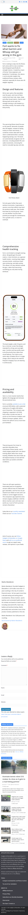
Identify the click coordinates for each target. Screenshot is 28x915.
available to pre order (18, 404)
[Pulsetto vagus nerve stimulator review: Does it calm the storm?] (5, 841)
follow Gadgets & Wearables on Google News (12, 538)
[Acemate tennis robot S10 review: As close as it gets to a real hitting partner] (14, 767)
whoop (21, 42)
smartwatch (10, 42)
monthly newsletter (19, 511)
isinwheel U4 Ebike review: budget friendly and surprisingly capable (18, 809)
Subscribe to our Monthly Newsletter (13, 897)
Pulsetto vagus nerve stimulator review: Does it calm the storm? (18, 839)
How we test (6, 900)
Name (2, 688)
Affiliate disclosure (8, 890)
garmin (4, 42)
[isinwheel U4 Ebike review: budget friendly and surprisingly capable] (5, 810)
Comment (4, 665)
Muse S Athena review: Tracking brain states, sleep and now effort (18, 830)
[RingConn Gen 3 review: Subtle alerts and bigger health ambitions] (5, 800)
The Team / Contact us (9, 903)
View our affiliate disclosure (14, 868)
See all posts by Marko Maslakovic (12, 620)
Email (2, 695)
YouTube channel (16, 513)
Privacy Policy (6, 894)
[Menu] (2, 15)
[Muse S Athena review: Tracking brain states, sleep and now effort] (5, 832)
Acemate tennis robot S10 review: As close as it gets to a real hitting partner (13, 779)
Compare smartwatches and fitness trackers (15, 881)
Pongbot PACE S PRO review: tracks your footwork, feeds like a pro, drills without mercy (18, 819)
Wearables (16, 42)
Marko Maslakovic (7, 61)
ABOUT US (4, 888)
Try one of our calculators (10, 884)
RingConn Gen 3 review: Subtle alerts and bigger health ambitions (17, 798)
